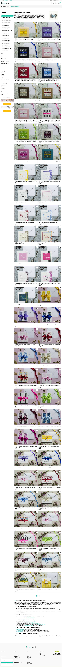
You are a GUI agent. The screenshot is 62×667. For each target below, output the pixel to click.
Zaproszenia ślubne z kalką (5, 35)
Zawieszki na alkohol (17, 657)
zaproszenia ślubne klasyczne (30, 618)
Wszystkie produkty (3, 85)
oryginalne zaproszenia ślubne (35, 623)
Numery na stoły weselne (19, 630)
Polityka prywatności (29, 663)
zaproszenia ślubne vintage (24, 619)
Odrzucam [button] (7, 663)
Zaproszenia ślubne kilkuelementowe (7, 30)
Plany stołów (15, 658)
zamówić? (29, 656)
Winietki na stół (16, 656)
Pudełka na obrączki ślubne (19, 631)
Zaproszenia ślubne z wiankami (6, 40)
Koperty (2, 56)
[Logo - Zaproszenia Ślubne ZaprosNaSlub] (5, 2)
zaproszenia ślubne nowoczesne (34, 620)
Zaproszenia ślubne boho (5, 25)
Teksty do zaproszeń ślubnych (5, 71)
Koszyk (2, 86)
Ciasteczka (28, 662)
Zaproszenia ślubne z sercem (6, 45)
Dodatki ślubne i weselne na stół (5, 61)
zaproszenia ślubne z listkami (28, 625)
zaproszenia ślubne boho (31, 622)
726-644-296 (50, 0)
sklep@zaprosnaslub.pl (57, 0)
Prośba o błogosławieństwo (18, 662)
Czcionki (2, 72)
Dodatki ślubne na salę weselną (5, 63)
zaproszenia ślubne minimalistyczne (31, 621)
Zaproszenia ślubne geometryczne (6, 20)
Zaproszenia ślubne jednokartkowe (6, 48)
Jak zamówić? (3, 88)
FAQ (1, 91)
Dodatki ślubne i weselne (4, 50)
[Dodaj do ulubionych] (37, 23)
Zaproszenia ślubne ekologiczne (6, 22)
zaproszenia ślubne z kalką (41, 624)
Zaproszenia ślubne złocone (5, 38)
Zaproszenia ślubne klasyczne (6, 43)
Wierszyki (2, 74)
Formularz (4, 0)
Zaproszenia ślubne (7, 6)
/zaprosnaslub (43, 655)
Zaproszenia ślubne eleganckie (6, 27)
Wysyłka (28, 658)
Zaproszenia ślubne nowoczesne (6, 33)
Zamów (10, 0)
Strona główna (3, 6)
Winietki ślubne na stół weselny (20, 629)
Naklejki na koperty (3, 58)
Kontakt (2, 94)
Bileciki (2, 53)
